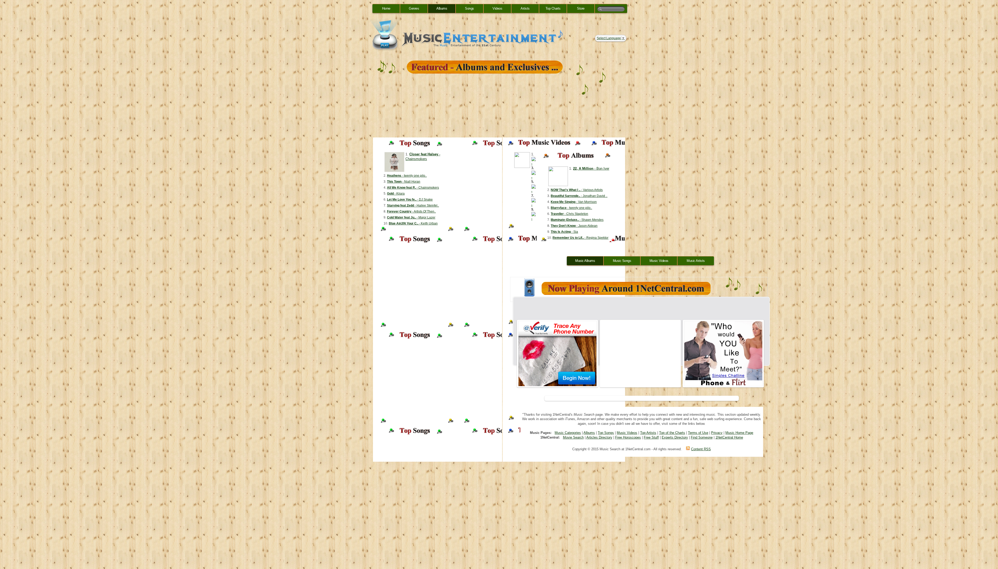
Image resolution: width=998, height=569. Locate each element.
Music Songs (622, 261)
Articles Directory (599, 437)
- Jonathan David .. (579, 196)
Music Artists (696, 261)
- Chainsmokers (413, 187)
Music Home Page (739, 433)
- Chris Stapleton (569, 214)
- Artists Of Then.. (411, 211)
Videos (497, 8)
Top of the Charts (672, 433)
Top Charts (553, 8)
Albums (441, 8)
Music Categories (568, 433)
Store (581, 8)
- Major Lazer (411, 217)
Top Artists (648, 433)
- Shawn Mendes (577, 220)
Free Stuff (651, 437)
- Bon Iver (591, 168)
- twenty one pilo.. (407, 175)
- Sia (564, 232)
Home (386, 8)
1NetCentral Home (729, 437)
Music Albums (585, 261)
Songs (469, 8)
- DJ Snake (410, 199)
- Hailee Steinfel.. (413, 205)
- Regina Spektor (580, 238)
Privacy (717, 433)
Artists (525, 8)
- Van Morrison (574, 202)
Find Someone (702, 437)
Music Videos (658, 261)
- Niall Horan (403, 181)
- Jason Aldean (574, 226)
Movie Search (573, 437)
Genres (414, 8)
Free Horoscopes (628, 437)
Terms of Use (698, 433)
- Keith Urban (413, 223)
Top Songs (606, 433)
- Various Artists (577, 190)
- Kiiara (396, 193)
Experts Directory (675, 437)
